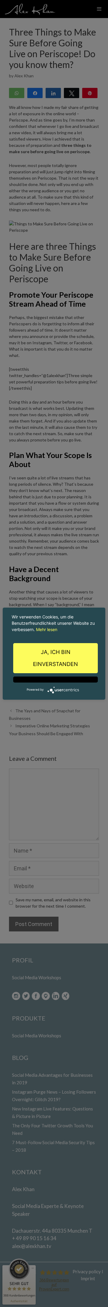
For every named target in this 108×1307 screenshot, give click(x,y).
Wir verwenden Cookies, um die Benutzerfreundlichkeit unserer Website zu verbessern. (53, 623)
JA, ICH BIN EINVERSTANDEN (55, 658)
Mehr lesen (46, 629)
